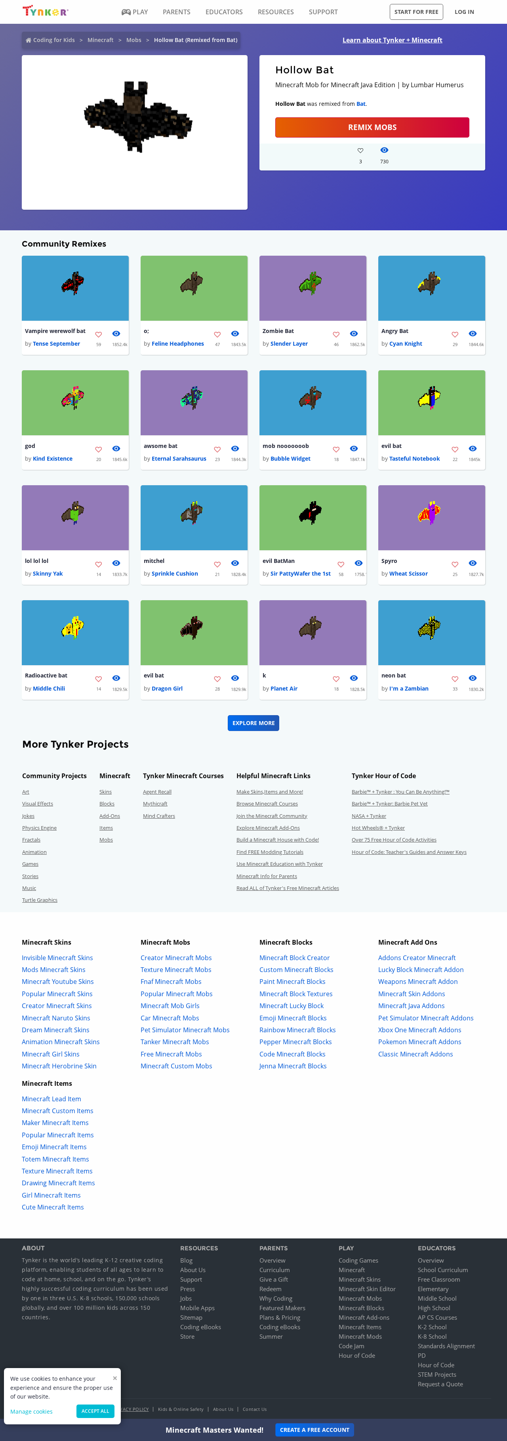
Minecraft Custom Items (57, 1110)
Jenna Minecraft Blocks (293, 1066)
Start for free (416, 11)
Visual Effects (37, 803)
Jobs (186, 1298)
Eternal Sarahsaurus (179, 458)
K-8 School (432, 1336)
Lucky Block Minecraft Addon (421, 969)
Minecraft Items (360, 1327)
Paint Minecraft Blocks (292, 981)
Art (25, 791)
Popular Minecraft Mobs (177, 993)
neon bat (393, 675)
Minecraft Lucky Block (291, 1005)
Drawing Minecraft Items (58, 1183)
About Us (193, 1270)
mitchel (154, 561)
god (30, 446)
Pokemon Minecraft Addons (419, 1041)
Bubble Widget (291, 458)
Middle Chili (49, 688)
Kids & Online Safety (181, 1409)
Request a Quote (440, 1384)
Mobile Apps (197, 1308)
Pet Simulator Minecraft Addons (426, 1018)
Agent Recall (157, 791)
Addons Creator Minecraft (417, 957)
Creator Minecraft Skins (57, 1005)
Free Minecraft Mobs (171, 1054)
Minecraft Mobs (360, 1298)
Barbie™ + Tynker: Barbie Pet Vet (390, 803)
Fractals (31, 839)
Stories (30, 876)
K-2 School (432, 1327)
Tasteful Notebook (414, 458)
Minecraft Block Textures (296, 993)
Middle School (437, 1298)
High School (434, 1308)
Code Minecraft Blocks (292, 1054)
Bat (361, 103)
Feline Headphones (178, 343)
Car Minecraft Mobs (170, 1018)
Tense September (56, 343)
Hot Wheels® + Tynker (378, 827)
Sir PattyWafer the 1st (301, 573)
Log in (464, 11)
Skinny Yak (48, 573)
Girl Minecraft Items (51, 1195)
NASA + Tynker (369, 815)
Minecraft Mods (360, 1336)
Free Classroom (439, 1279)
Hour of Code (357, 1355)
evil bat (391, 446)
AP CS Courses (437, 1317)
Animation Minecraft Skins (61, 1041)
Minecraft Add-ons (364, 1317)
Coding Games (358, 1260)
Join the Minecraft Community (271, 815)
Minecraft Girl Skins (51, 1054)
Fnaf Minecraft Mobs (171, 981)
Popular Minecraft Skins (57, 993)
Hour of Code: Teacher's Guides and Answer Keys (409, 851)
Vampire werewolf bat (55, 331)
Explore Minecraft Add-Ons (268, 827)
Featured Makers (282, 1308)
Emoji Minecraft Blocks (293, 1018)
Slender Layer (289, 343)
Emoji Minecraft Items (54, 1146)
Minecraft (101, 40)
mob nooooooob (286, 446)
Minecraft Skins (360, 1279)
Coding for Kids (54, 40)
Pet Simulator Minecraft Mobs (185, 1030)
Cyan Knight (405, 343)
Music (29, 888)
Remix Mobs (372, 127)
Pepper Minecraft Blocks (295, 1041)
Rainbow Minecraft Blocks (297, 1030)
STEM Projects (437, 1374)
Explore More (254, 723)
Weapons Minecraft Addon (418, 981)
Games (30, 863)
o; (146, 331)
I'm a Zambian (409, 688)
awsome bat (160, 446)
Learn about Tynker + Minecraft (392, 40)
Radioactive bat (46, 675)
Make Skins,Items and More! (269, 791)
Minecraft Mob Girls (170, 1005)
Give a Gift (273, 1279)
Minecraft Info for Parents (266, 876)
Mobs (133, 40)
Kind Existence (52, 458)
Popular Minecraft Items (58, 1135)
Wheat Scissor (408, 573)
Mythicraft (155, 803)
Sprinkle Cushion (175, 573)
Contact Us (255, 1409)
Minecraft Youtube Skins (58, 981)
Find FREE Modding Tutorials (269, 851)
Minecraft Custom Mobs (176, 1066)
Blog (186, 1260)
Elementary (433, 1289)
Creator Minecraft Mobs (176, 957)
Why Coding (275, 1298)
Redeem (270, 1289)
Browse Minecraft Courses (267, 803)
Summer (271, 1336)
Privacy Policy (130, 1409)
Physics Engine (39, 827)
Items (106, 827)
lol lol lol (36, 561)
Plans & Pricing (279, 1317)
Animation (34, 851)
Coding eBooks (200, 1327)
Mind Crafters (159, 815)
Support (191, 1279)
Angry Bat (394, 331)
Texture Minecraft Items (57, 1171)
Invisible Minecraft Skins (57, 957)
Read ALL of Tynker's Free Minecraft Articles (287, 888)
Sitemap (191, 1317)
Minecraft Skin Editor (367, 1289)
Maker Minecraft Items (55, 1122)
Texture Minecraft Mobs (176, 969)
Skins (105, 791)
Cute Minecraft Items (53, 1207)
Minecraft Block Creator (294, 957)
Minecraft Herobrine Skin (59, 1066)
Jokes (28, 815)
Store (187, 1336)
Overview (272, 1260)
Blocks (106, 803)
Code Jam (351, 1346)
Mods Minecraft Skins (54, 969)
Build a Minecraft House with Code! (277, 839)
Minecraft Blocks (361, 1308)
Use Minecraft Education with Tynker (279, 863)
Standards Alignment (446, 1346)
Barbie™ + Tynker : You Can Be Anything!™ (401, 791)
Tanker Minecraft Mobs (175, 1041)
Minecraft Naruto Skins (56, 1018)
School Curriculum (443, 1270)
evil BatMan (279, 561)
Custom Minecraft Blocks (296, 969)
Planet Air (284, 688)
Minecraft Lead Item (51, 1099)
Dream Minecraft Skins (56, 1030)
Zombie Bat (278, 331)
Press (187, 1289)
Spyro (389, 561)
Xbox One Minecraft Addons (419, 1030)
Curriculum (274, 1270)
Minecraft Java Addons (411, 1005)
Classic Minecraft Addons (415, 1054)
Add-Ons (109, 815)
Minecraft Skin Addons (411, 993)
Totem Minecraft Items (55, 1159)
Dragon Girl (167, 688)
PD (422, 1355)
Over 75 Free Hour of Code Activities (394, 839)
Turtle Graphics (39, 899)
